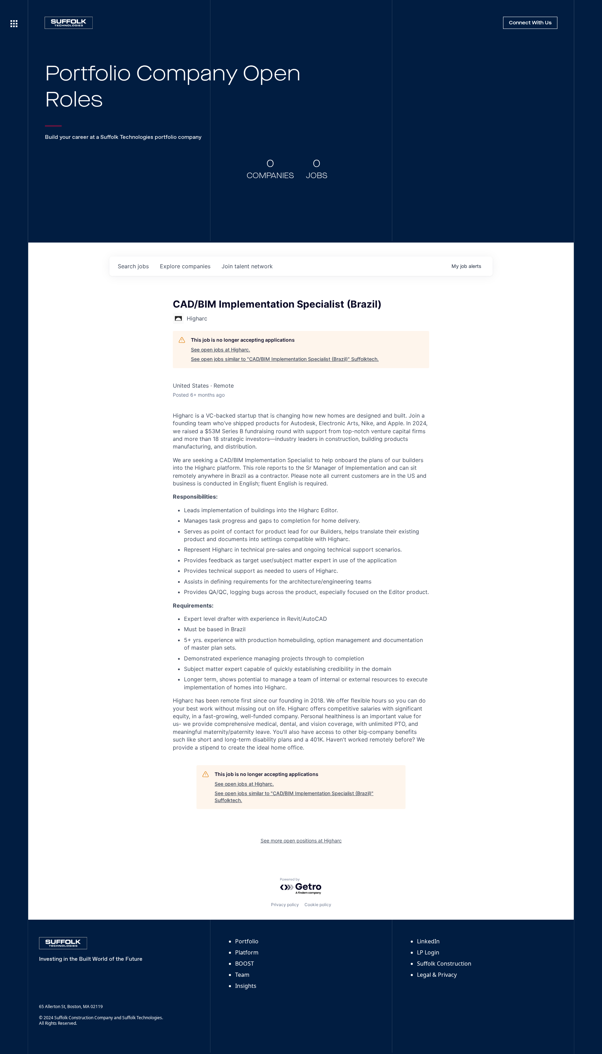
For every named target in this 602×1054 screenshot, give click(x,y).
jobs (133, 266)
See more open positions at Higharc (301, 840)
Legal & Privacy (437, 974)
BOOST (244, 963)
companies (185, 266)
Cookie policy (317, 904)
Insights (245, 986)
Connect (530, 23)
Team (242, 974)
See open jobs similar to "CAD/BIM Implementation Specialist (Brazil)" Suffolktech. (285, 359)
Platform (246, 952)
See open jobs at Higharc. (220, 349)
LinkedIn (428, 941)
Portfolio (246, 941)
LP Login (428, 952)
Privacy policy (285, 904)
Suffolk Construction (444, 963)
